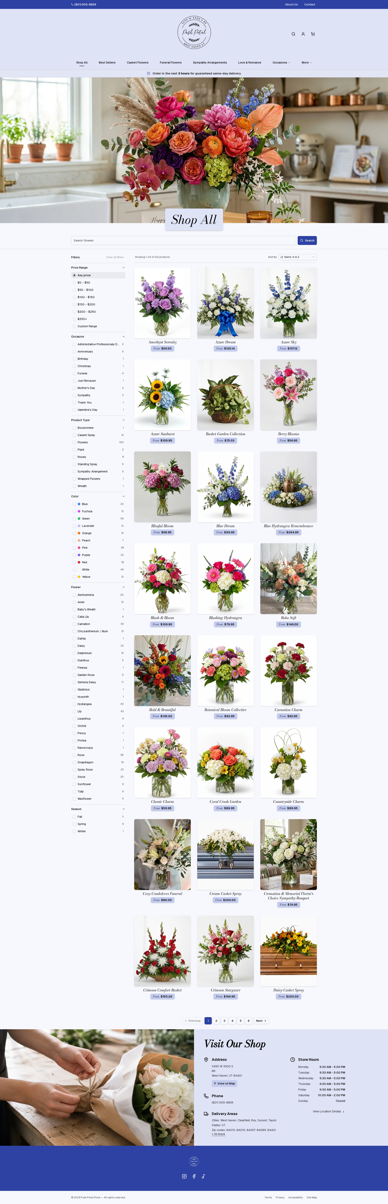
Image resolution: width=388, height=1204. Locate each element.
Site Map (312, 1197)
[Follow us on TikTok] (204, 1176)
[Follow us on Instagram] (184, 1176)
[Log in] (303, 34)
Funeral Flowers (171, 62)
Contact (309, 4)
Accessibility (295, 1197)
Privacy (280, 1197)
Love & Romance (249, 62)
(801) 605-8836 (85, 4)
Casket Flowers (138, 62)
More (305, 62)
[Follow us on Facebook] (194, 1176)
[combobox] (297, 257)
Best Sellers (107, 62)
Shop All (82, 62)
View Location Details (327, 1111)
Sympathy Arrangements (210, 62)
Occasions (280, 62)
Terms (268, 1197)
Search (309, 240)
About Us (291, 4)
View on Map (226, 1083)
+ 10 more (218, 1134)
